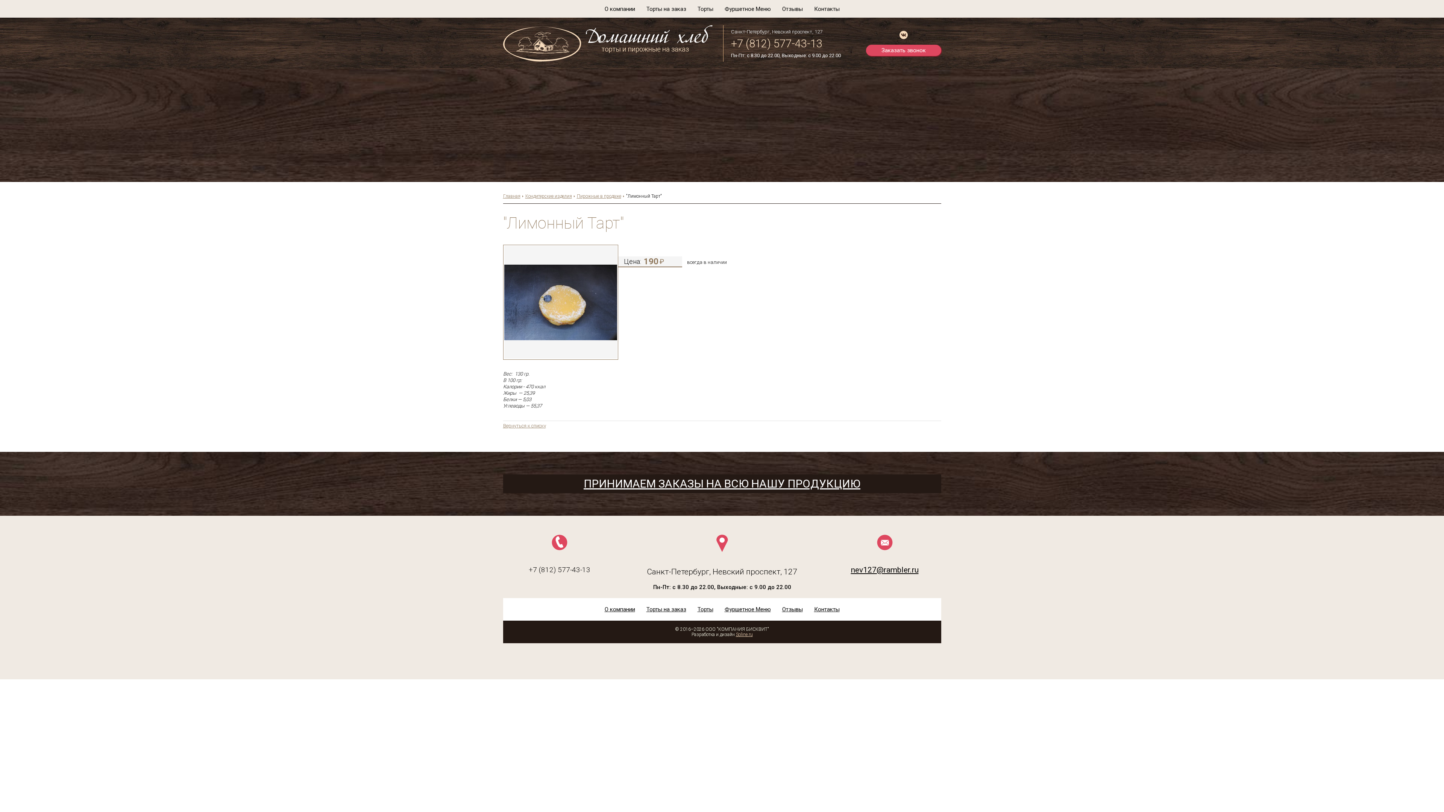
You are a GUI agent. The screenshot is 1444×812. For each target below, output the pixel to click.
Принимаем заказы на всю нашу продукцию (722, 483)
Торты (705, 9)
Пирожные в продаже (599, 196)
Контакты (827, 9)
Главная (511, 196)
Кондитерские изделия (548, 196)
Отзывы (792, 9)
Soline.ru (744, 634)
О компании (620, 9)
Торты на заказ (666, 9)
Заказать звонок (903, 50)
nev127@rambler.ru (885, 569)
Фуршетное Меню (748, 9)
